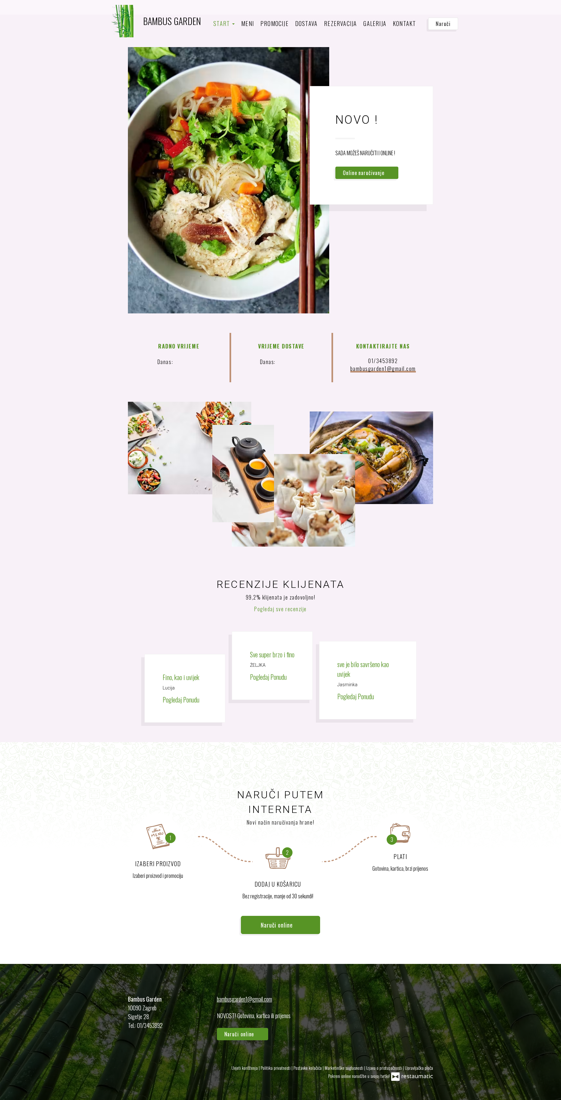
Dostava (306, 23)
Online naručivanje (364, 173)
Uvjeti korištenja (245, 1067)
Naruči (443, 24)
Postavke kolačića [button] (308, 1067)
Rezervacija (340, 23)
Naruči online (22, 12)
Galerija (374, 23)
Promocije (274, 23)
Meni (247, 23)
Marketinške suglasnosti (344, 1067)
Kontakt (404, 23)
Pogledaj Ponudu (182, 699)
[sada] (184, 362)
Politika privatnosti (276, 1067)
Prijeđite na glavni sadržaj (34, 12)
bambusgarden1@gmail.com (383, 369)
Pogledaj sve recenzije (280, 609)
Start (222, 23)
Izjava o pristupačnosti (384, 1067)
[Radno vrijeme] (195, 362)
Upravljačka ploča (419, 1067)
